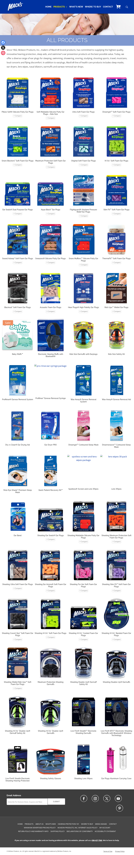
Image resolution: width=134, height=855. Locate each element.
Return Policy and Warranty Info (33, 831)
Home (48, 7)
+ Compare (17, 116)
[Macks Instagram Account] (95, 798)
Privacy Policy (120, 851)
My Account (104, 827)
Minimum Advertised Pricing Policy (39, 827)
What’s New (76, 7)
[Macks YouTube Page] (118, 798)
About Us (39, 824)
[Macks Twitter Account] (106, 798)
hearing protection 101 (68, 824)
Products (59, 7)
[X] (3, 47)
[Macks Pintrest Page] (119, 808)
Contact (108, 7)
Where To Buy (93, 7)
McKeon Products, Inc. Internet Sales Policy (77, 827)
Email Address (14, 795)
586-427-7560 (97, 840)
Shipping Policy (58, 831)
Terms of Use (107, 851)
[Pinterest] (3, 53)
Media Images (101, 824)
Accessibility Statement (105, 831)
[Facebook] (3, 42)
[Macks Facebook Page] (83, 798)
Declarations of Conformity (80, 831)
